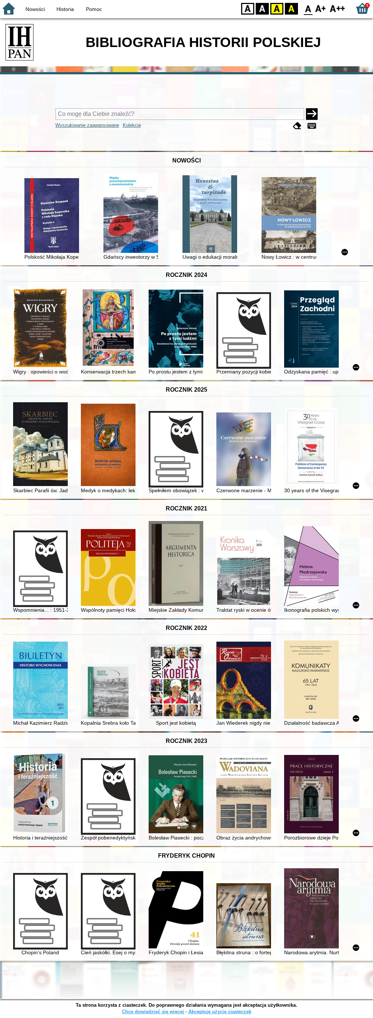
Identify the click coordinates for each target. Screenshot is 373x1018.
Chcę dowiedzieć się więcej (153, 1011)
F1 (320, 8)
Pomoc (94, 9)
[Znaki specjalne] (312, 125)
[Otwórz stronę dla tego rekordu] (53, 216)
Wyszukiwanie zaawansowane (87, 125)
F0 (308, 8)
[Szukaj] (312, 114)
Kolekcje (132, 125)
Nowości (35, 9)
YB (277, 8)
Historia (65, 9)
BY (291, 8)
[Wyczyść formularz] (297, 125)
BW (262, 8)
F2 (337, 8)
